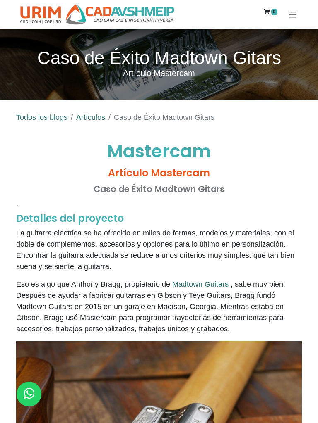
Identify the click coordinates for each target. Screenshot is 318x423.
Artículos (90, 117)
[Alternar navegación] (293, 14)
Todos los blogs (41, 117)
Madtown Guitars (200, 284)
